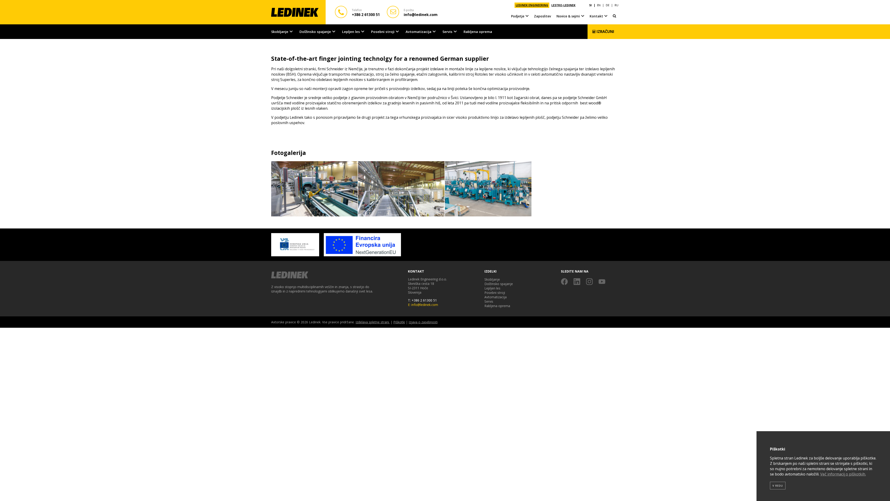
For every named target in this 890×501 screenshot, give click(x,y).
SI (590, 5)
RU (616, 5)
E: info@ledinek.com (423, 304)
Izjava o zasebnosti (423, 322)
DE (607, 5)
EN (599, 5)
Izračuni (605, 31)
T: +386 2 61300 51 (422, 300)
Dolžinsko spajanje (315, 31)
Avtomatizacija (418, 31)
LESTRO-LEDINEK (563, 5)
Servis (447, 31)
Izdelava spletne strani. (373, 322)
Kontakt (596, 16)
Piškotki (399, 322)
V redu (777, 485)
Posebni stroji (382, 31)
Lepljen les (351, 31)
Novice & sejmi (568, 16)
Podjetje (517, 16)
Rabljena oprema (478, 31)
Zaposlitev (542, 16)
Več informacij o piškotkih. (843, 474)
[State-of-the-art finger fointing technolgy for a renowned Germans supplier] (314, 189)
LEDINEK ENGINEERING (532, 5)
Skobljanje (279, 31)
